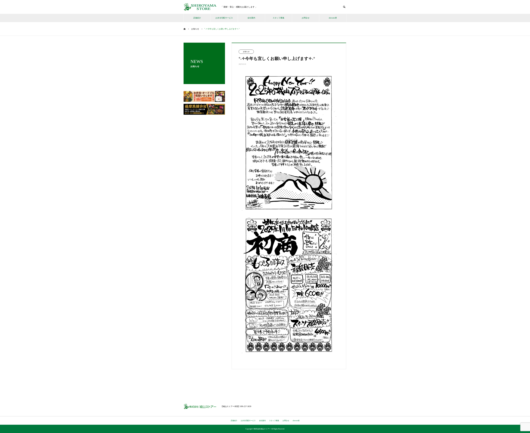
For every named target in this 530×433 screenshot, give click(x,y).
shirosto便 (333, 18)
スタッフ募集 (278, 18)
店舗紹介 (197, 18)
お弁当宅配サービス (224, 18)
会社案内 (251, 18)
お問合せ (305, 18)
